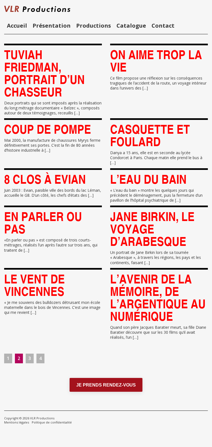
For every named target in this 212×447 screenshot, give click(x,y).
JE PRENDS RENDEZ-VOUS (106, 385)
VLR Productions (42, 418)
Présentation (52, 25)
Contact (163, 25)
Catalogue (131, 25)
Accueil (17, 25)
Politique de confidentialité (52, 422)
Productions (93, 25)
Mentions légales (16, 422)
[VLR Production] (48, 8)
